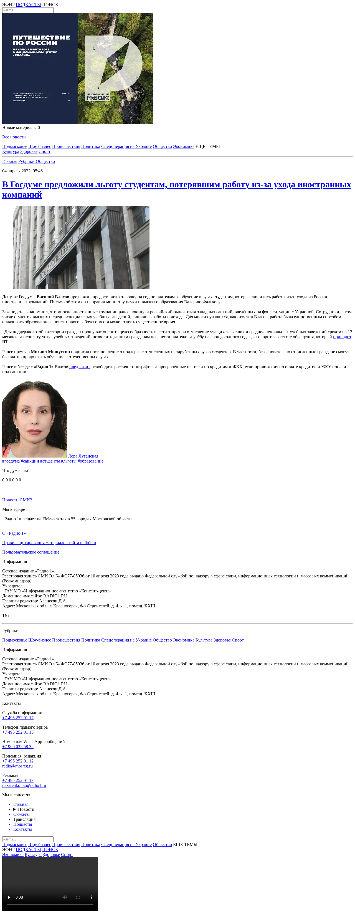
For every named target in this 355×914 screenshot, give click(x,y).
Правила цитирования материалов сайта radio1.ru (49, 542)
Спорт (44, 151)
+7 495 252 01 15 (18, 732)
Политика (90, 146)
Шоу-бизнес (39, 146)
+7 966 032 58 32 (18, 746)
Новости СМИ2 (17, 500)
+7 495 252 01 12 (18, 761)
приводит (342, 336)
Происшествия (66, 146)
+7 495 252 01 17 (18, 717)
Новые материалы (21, 127)
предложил (79, 366)
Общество (162, 146)
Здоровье (28, 151)
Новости (26, 809)
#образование (90, 461)
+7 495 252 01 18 (18, 780)
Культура (10, 151)
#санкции (30, 461)
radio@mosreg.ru (17, 766)
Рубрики (27, 161)
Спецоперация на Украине (126, 146)
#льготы (69, 461)
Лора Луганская (83, 456)
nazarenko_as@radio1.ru (24, 785)
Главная (9, 161)
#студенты (50, 461)
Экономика (183, 146)
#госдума (11, 461)
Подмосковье (14, 146)
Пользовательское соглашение (30, 552)
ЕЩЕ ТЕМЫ (208, 146)
